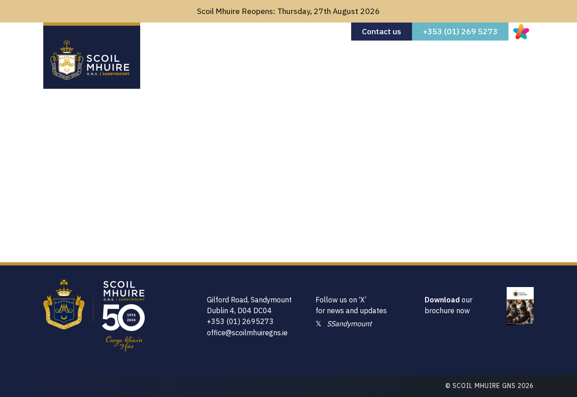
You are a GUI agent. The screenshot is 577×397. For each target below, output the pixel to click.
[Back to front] (89, 77)
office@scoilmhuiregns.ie (247, 332)
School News (385, 55)
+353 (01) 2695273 (240, 321)
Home (178, 55)
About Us (220, 55)
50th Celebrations (456, 55)
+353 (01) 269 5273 (460, 31)
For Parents (325, 55)
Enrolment (270, 55)
